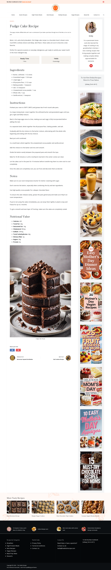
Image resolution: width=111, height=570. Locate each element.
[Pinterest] (103, 2)
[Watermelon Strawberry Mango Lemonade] (84, 529)
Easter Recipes (23, 15)
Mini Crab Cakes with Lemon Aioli (70, 529)
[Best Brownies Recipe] (18, 507)
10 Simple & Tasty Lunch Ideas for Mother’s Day (19, 529)
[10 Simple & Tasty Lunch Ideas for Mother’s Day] (9, 529)
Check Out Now (26, 2)
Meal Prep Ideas (12, 553)
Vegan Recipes (75, 15)
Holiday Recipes (62, 15)
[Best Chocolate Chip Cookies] (68, 507)
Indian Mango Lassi (43, 529)
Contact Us (97, 15)
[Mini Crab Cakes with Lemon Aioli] (59, 529)
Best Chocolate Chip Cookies (65, 516)
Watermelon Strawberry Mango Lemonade (94, 529)
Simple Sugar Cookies (38, 516)
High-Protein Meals (37, 15)
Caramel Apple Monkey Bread (90, 516)
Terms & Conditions (38, 546)
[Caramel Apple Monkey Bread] (93, 507)
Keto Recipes (50, 15)
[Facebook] (12, 350)
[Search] (103, 14)
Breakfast (10, 543)
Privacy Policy (36, 543)
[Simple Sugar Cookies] (43, 507)
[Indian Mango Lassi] (34, 529)
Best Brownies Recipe (13, 516)
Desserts (12, 21)
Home (13, 15)
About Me (86, 15)
